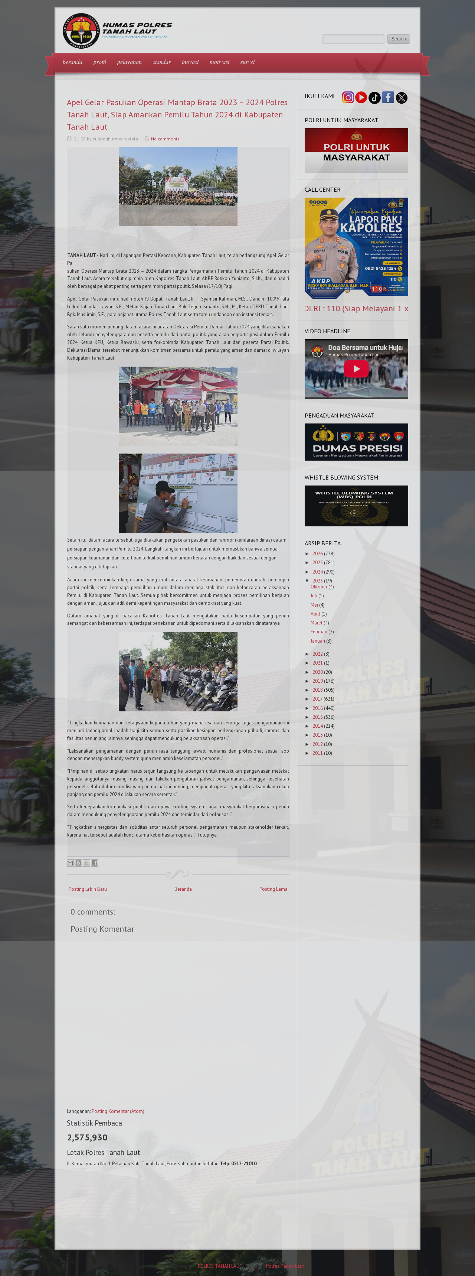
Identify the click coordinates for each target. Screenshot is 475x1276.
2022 (317, 654)
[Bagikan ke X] (86, 863)
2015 (317, 717)
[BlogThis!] (78, 863)
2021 (317, 663)
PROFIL (100, 61)
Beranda (183, 889)
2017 (317, 699)
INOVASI (190, 61)
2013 (317, 735)
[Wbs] (357, 525)
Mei (314, 605)
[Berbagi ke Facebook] (94, 863)
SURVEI (247, 61)
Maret (316, 623)
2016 (317, 708)
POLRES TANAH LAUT (220, 1266)
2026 (317, 554)
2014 (317, 726)
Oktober (319, 587)
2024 (317, 572)
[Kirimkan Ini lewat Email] (70, 863)
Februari (319, 632)
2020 (317, 672)
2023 (317, 581)
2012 (317, 744)
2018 (317, 690)
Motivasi (219, 61)
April (315, 614)
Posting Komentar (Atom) (118, 1111)
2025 (317, 562)
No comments (165, 139)
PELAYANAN (129, 61)
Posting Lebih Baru (88, 889)
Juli (314, 595)
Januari (318, 641)
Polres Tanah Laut (285, 1266)
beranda (72, 61)
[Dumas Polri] (357, 171)
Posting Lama (273, 889)
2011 (317, 753)
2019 (317, 681)
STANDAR (162, 61)
